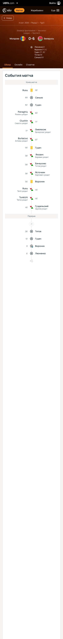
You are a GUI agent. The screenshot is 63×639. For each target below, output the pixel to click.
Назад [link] (9, 18)
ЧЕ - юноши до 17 (7, 10)
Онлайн (18, 64)
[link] (19, 10)
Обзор (7, 64)
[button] (54, 10)
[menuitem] (21, 10)
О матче (30, 64)
